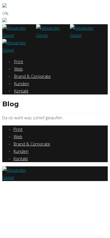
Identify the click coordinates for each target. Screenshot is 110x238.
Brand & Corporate (32, 76)
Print (18, 61)
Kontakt (21, 91)
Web (18, 69)
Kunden (21, 83)
